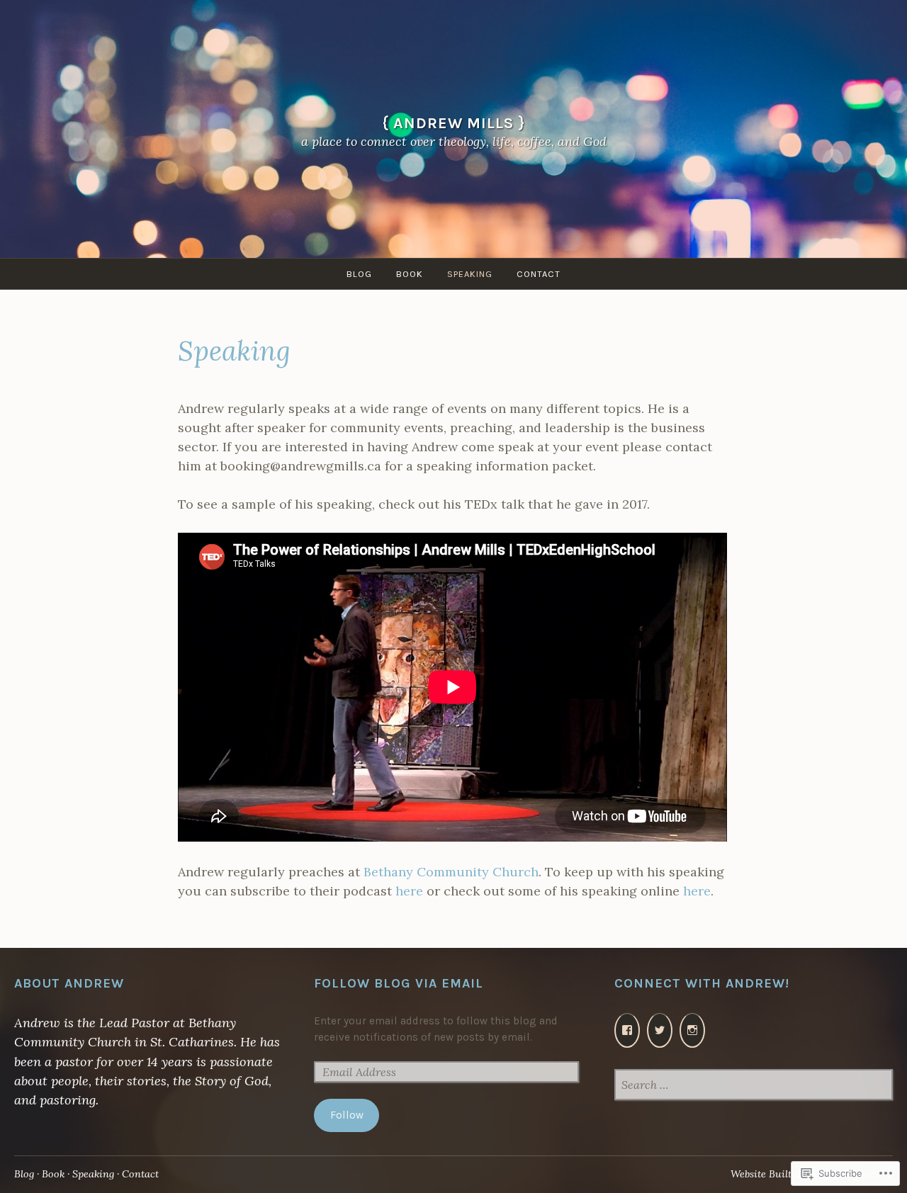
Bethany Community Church (451, 872)
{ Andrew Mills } (454, 123)
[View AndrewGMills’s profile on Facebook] (627, 1030)
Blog (359, 273)
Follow (347, 1115)
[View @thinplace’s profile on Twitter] (659, 1030)
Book (409, 273)
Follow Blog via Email (398, 983)
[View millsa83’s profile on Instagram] (692, 1030)
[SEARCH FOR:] (753, 1086)
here (409, 891)
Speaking (469, 273)
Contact (538, 273)
